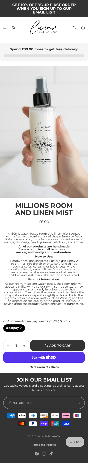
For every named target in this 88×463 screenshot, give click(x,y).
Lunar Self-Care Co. (48, 436)
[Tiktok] (51, 453)
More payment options (44, 367)
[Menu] (4, 27)
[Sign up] (78, 402)
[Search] (13, 27)
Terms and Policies (44, 444)
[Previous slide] (4, 8)
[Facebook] (36, 453)
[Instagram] (44, 453)
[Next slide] (83, 8)
